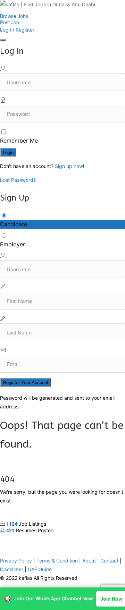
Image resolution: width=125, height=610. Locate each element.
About (89, 538)
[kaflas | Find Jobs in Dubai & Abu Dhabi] (62, 6)
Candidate (13, 224)
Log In (7, 30)
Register (25, 30)
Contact (109, 538)
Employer (12, 244)
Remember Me (19, 140)
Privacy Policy (16, 538)
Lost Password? (18, 180)
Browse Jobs (14, 15)
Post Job (9, 22)
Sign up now (69, 166)
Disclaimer (11, 547)
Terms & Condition (57, 538)
